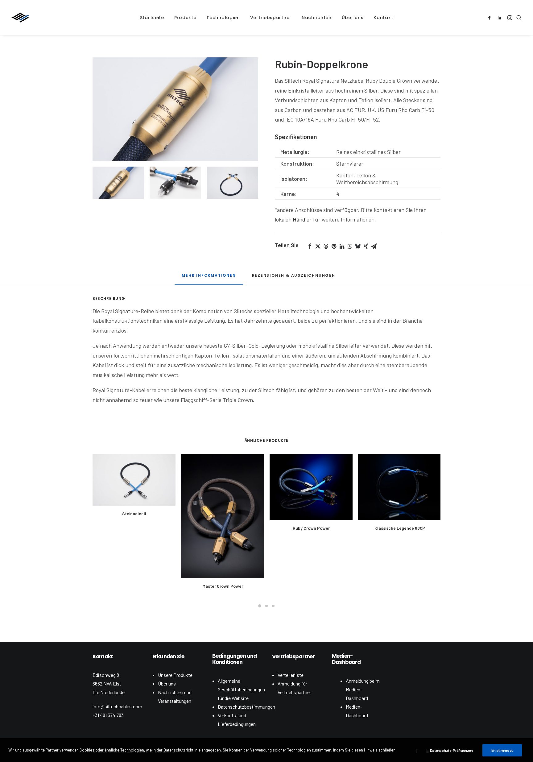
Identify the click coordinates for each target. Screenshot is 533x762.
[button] (490, 17)
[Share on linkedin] (341, 246)
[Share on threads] (325, 246)
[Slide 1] (118, 182)
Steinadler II (134, 513)
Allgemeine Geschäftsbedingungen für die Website (241, 689)
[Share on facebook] (309, 246)
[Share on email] (374, 246)
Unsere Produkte (175, 675)
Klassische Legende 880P (399, 528)
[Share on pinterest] (333, 246)
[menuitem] (152, 17)
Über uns (167, 683)
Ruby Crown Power (311, 528)
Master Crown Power (222, 586)
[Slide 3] (232, 182)
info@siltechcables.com (117, 706)
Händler (302, 219)
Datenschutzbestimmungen (246, 707)
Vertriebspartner (270, 17)
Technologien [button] (223, 17)
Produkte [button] (185, 17)
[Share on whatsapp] (349, 246)
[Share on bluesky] (358, 246)
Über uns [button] (353, 17)
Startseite (152, 17)
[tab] (209, 278)
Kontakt (383, 17)
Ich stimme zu (502, 750)
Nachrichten (317, 17)
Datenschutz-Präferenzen (451, 750)
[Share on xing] (366, 246)
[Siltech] (20, 17)
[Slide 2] (175, 182)
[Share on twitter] (317, 246)
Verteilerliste (291, 675)
